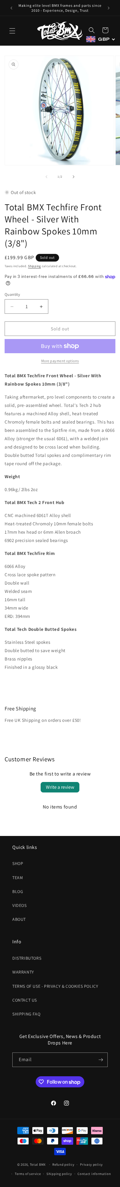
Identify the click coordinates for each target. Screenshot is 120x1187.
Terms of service (28, 1174)
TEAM (17, 877)
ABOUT (19, 919)
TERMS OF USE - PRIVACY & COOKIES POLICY (55, 986)
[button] (12, 31)
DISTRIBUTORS (26, 958)
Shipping (34, 266)
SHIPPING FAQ (26, 1014)
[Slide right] (73, 177)
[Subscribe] (100, 1060)
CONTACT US (24, 1000)
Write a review (60, 787)
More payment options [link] (60, 360)
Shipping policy (59, 1174)
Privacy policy (91, 1164)
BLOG (17, 891)
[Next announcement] (108, 8)
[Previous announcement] (11, 8)
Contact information (94, 1174)
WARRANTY (23, 972)
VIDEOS (19, 905)
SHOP (17, 863)
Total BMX (38, 1164)
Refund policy (63, 1164)
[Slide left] (46, 177)
